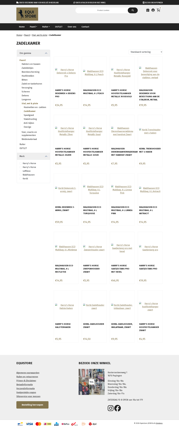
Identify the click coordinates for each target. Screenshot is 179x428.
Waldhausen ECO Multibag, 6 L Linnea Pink (121, 210)
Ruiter (22, 144)
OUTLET (58, 26)
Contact (85, 26)
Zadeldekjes (27, 68)
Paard (27, 35)
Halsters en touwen (31, 64)
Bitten (25, 80)
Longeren (26, 99)
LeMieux (27, 171)
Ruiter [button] (45, 26)
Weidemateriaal (29, 139)
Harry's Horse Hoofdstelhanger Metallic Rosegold (121, 93)
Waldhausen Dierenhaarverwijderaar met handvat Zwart (124, 151)
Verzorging (27, 87)
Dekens (25, 95)
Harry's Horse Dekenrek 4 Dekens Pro (65, 93)
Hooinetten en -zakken (35, 107)
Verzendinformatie (25, 388)
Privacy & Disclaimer (26, 380)
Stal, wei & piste (39, 35)
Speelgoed (29, 115)
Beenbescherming (30, 72)
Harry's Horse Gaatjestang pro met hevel (120, 268)
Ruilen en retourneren (27, 376)
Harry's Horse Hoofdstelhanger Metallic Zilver (65, 151)
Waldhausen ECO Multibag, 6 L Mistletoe (64, 268)
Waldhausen (29, 175)
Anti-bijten (29, 123)
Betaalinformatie (24, 384)
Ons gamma (25, 53)
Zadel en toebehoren (32, 83)
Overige (27, 127)
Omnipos (159, 423)
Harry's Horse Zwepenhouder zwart (91, 268)
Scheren (26, 91)
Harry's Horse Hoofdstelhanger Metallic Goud (93, 151)
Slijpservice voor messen (28, 396)
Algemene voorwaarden (27, 373)
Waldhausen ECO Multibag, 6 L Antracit (148, 210)
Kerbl (25, 178)
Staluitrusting (30, 119)
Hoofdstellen (28, 76)
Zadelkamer (30, 111)
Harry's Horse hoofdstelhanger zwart (149, 327)
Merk (22, 156)
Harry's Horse (29, 163)
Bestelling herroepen (32, 405)
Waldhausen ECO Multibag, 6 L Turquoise (92, 210)
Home (22, 26)
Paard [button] (33, 26)
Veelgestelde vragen (26, 392)
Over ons (72, 26)
